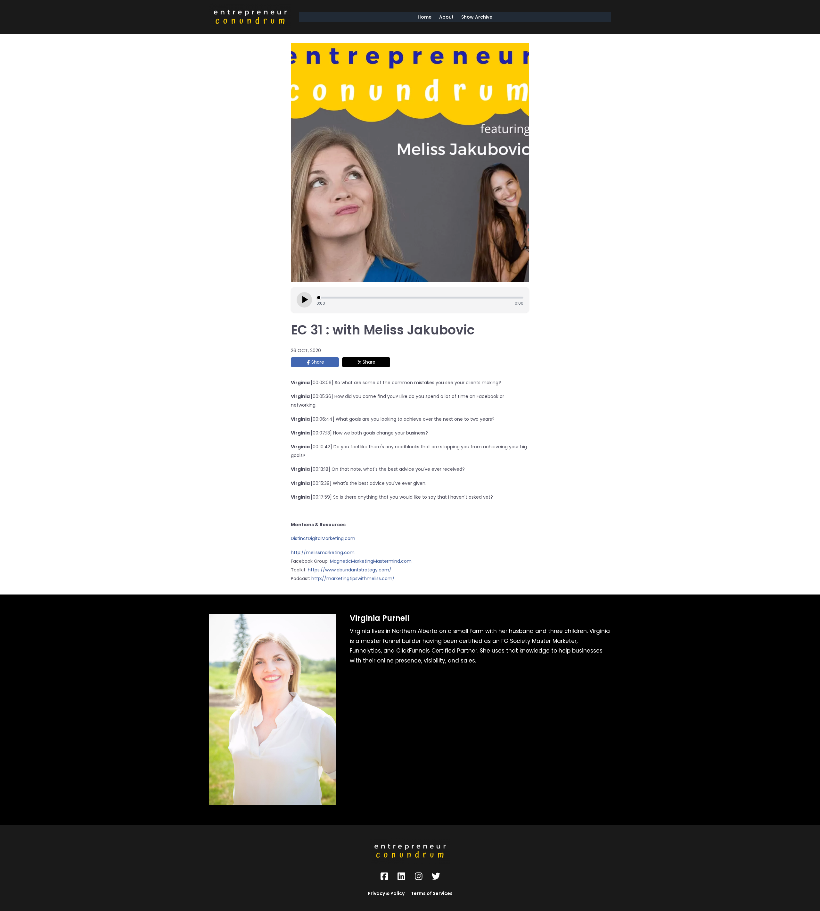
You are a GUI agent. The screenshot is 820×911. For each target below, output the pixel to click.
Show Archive (476, 17)
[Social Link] (384, 876)
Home (424, 17)
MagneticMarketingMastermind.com (371, 561)
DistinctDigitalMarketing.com (324, 538)
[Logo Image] (250, 16)
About (446, 17)
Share (317, 362)
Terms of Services (432, 893)
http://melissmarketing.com (323, 552)
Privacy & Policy (386, 893)
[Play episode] (304, 300)
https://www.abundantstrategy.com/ (349, 570)
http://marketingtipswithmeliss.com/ (353, 578)
